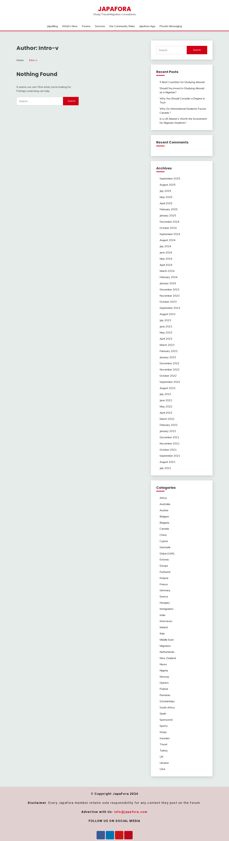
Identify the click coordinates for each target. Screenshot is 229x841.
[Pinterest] (128, 835)
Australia (165, 504)
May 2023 (166, 332)
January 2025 (168, 215)
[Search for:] (39, 101)
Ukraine (164, 762)
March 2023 (167, 345)
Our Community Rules (122, 26)
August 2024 (168, 240)
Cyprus (164, 541)
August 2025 (168, 184)
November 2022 (170, 369)
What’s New (69, 26)
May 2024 (166, 258)
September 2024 (170, 234)
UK (161, 756)
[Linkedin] (110, 835)
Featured (165, 572)
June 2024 (166, 252)
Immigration (167, 608)
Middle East (167, 639)
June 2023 (166, 326)
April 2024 (166, 264)
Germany (165, 590)
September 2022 (170, 382)
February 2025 (169, 209)
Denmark (165, 547)
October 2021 (168, 449)
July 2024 (165, 246)
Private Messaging (170, 26)
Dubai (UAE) (167, 553)
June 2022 (166, 400)
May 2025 (166, 197)
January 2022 (168, 431)
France (164, 584)
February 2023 (169, 351)
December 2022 (169, 363)
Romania (165, 695)
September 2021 (170, 455)
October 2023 (168, 301)
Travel (163, 744)
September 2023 (170, 308)
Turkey (164, 750)
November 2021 (170, 443)
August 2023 (168, 314)
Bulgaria (164, 522)
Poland (164, 689)
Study (163, 732)
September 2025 (170, 178)
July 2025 (165, 191)
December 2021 (169, 437)
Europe (164, 565)
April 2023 (166, 338)
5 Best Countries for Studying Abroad (182, 82)
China (163, 535)
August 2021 (168, 462)
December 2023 (169, 289)
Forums (86, 26)
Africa (163, 498)
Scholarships (167, 701)
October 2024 (168, 228)
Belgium (164, 516)
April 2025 (166, 203)
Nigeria (164, 670)
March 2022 (167, 418)
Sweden (165, 738)
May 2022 (166, 406)
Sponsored (166, 719)
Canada (164, 528)
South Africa (167, 707)
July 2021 (165, 468)
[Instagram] (119, 835)
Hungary (165, 602)
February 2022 (169, 425)
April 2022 (166, 412)
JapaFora (114, 9)
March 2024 (167, 271)
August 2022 (168, 388)
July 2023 (165, 320)
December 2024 (169, 221)
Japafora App (147, 26)
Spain (163, 713)
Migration (165, 645)
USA (162, 769)
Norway (164, 676)
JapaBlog (52, 26)
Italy (162, 633)
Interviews (166, 621)
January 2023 (168, 357)
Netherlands (167, 652)
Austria (164, 510)
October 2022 (168, 375)
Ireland (164, 627)
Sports (164, 726)
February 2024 (169, 277)
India (162, 615)
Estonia (164, 559)
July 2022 (165, 394)
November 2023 (170, 295)
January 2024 (168, 283)
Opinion (164, 682)
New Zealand (168, 658)
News (163, 664)
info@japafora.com (131, 812)
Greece (164, 596)
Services (100, 26)
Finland (164, 578)
